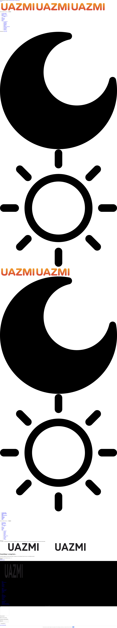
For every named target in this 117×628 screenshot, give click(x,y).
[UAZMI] (52, 10)
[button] (1, 1)
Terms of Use (18, 0)
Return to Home (2, 559)
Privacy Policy (12, 0)
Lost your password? (3, 625)
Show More (5, 31)
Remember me (3, 623)
